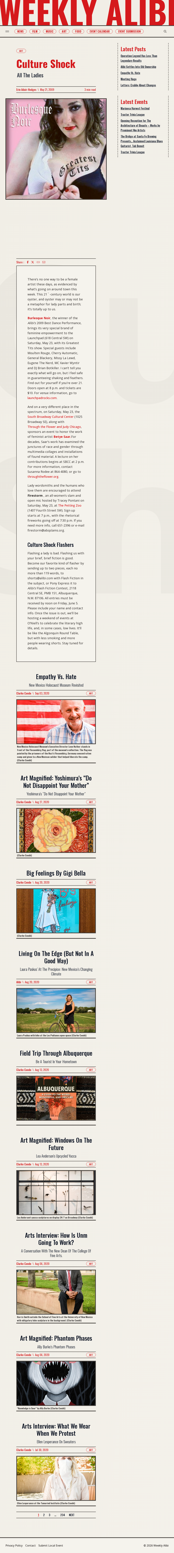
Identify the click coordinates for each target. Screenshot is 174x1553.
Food (78, 31)
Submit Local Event (50, 1545)
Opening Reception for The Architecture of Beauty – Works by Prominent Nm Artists (140, 125)
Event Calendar (100, 31)
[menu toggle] (7, 31)
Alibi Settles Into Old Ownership (138, 67)
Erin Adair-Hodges (26, 90)
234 (62, 1515)
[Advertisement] (56, 229)
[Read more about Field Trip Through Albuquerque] (56, 1100)
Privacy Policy (14, 1545)
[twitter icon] (32, 262)
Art (64, 31)
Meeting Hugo (128, 79)
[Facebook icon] (28, 262)
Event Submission (129, 31)
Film (35, 31)
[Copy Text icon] (38, 262)
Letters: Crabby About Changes (138, 85)
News (20, 31)
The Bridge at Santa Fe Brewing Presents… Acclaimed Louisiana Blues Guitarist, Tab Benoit (142, 141)
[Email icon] (43, 262)
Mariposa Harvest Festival (135, 108)
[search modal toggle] (165, 31)
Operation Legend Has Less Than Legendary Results (139, 58)
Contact (30, 1545)
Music (49, 31)
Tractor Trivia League (133, 114)
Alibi (18, 982)
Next (71, 1515)
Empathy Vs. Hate (130, 73)
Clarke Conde (23, 693)
